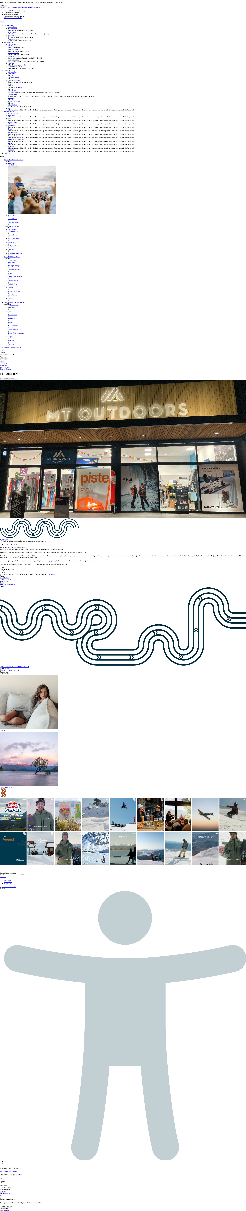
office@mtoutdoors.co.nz (7, 584)
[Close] (1, 1178)
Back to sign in (4, 1210)
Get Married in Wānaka (15, 67)
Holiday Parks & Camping (16, 139)
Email (2, 1185)
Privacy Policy (4, 1171)
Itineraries (11, 63)
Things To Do (8, 70)
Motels (10, 118)
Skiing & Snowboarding (15, 87)
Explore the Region (14, 56)
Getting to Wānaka (13, 60)
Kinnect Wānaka (13, 136)
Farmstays (11, 150)
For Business (8, 883)
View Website (4, 581)
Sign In (3, 1191)
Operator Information (10, 544)
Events (10, 108)
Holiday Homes (12, 122)
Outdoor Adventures (14, 80)
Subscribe (3, 877)
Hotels (10, 129)
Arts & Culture (12, 105)
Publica (20, 1175)
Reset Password (5, 1208)
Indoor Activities (13, 91)
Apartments (11, 115)
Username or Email (6, 1206)
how (62, 2)
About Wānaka (8, 25)
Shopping (11, 98)
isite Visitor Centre (13, 53)
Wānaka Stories (12, 28)
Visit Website (4, 539)
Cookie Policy (13, 1171)
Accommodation (9, 112)
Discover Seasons (5, 369)
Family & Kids (12, 94)
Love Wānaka (12, 32)
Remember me (6, 1190)
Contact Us (7, 880)
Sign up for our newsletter (8, 887)
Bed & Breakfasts (13, 132)
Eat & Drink (11, 73)
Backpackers (11, 125)
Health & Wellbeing (14, 101)
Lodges (10, 143)
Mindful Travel (12, 35)
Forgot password (5, 1193)
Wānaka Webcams (13, 46)
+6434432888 (4, 578)
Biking (10, 84)
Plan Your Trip (8, 42)
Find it (2, 362)
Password (3, 1187)
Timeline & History (13, 39)
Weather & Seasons (14, 49)
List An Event (8, 882)
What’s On (13, 18)
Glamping (11, 146)
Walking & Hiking (13, 77)
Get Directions (50, 574)
